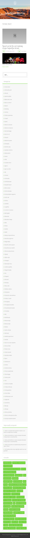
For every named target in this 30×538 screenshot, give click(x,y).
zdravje (6, 525)
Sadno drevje (8, 330)
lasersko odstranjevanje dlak (17, 484)
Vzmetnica (7, 402)
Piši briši (6, 279)
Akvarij (6, 93)
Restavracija (7, 320)
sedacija (6, 509)
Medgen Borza (15, 13)
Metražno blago (8, 219)
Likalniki (6, 203)
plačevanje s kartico (9, 497)
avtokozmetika (8, 466)
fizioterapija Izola (9, 475)
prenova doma (8, 503)
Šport (6, 358)
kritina (6, 484)
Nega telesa (7, 241)
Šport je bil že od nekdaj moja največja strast (12, 47)
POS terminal (7, 500)
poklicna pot (20, 497)
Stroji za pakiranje (9, 371)
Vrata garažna (8, 390)
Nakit (6, 232)
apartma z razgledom (18, 463)
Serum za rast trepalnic (10, 342)
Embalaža (7, 143)
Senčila (6, 339)
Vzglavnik (7, 399)
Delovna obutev (8, 124)
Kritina (6, 200)
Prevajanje (7, 301)
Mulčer (6, 229)
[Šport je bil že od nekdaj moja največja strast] (14, 36)
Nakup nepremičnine (10, 235)
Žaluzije (6, 406)
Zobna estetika (8, 412)
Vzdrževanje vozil (9, 396)
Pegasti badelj (8, 270)
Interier (6, 175)
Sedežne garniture (9, 336)
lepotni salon (8, 487)
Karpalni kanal (8, 184)
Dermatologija (8, 131)
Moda (6, 225)
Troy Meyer (23, 51)
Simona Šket (8, 346)
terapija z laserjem (19, 512)
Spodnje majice (8, 355)
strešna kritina (8, 512)
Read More (5, 67)
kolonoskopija (17, 481)
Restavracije (7, 323)
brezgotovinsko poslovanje (12, 469)
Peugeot (7, 276)
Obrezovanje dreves (9, 251)
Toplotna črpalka (9, 383)
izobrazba (15, 478)
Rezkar (6, 327)
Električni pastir (8, 140)
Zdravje (6, 409)
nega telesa (7, 494)
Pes (5, 273)
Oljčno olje (7, 257)
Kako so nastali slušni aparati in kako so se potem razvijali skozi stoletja (14, 431)
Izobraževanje (8, 181)
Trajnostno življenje (9, 515)
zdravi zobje (22, 522)
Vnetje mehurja (8, 387)
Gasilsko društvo (9, 150)
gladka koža (18, 475)
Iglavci (6, 166)
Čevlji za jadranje (8, 115)
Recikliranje (7, 317)
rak (14, 503)
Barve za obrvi (8, 102)
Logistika (7, 207)
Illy (5, 172)
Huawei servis (8, 162)
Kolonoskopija (8, 191)
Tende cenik (7, 377)
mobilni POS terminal (19, 487)
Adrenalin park (8, 90)
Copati (6, 118)
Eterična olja (7, 147)
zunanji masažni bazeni (15, 525)
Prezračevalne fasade (10, 308)
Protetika (7, 311)
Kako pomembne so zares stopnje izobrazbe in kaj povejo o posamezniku (15, 436)
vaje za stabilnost (9, 519)
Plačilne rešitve (8, 289)
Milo (6, 222)
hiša (24, 475)
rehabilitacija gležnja (18, 506)
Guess (6, 156)
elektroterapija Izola (10, 472)
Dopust (6, 137)
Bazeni (6, 105)
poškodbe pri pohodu (18, 500)
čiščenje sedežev (21, 528)
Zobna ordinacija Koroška (11, 415)
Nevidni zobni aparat (10, 244)
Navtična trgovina (9, 238)
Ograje (6, 254)
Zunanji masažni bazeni (10, 418)
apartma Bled (7, 463)
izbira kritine (7, 478)
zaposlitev (15, 522)
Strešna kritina (8, 368)
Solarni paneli (8, 352)
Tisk (5, 380)
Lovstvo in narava (9, 210)
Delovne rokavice (9, 128)
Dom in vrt (7, 134)
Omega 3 (7, 260)
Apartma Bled (8, 96)
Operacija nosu (8, 263)
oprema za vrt (16, 494)
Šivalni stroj (7, 349)
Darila (6, 121)
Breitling (7, 109)
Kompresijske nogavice (10, 194)
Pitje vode (7, 286)
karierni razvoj (8, 481)
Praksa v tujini (8, 298)
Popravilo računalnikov (10, 295)
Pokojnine (7, 292)
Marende (7, 216)
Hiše (6, 159)
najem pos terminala (10, 491)
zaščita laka (7, 522)
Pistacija (6, 282)
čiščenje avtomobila (9, 528)
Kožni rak (7, 197)
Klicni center (7, 188)
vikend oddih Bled (20, 519)
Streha (6, 364)
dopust (23, 469)
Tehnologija (7, 374)
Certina (6, 112)
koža (24, 481)
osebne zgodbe (8, 267)
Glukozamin (7, 153)
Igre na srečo (8, 169)
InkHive (13, 534)
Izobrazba (7, 178)
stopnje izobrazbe (14, 509)
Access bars (7, 87)
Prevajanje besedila (9, 304)
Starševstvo (7, 361)
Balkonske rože (8, 99)
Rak (5, 314)
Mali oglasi (7, 213)
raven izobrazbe (21, 503)
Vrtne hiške (7, 393)
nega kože (20, 491)
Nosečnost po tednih (10, 248)
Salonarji (7, 333)
